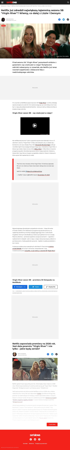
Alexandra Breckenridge (42, 144)
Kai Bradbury (19, 291)
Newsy (8, 5)
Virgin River (42, 102)
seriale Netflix (37, 291)
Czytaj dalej (52, 424)
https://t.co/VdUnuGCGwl (34, 171)
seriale (32, 291)
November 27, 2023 (44, 175)
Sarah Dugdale (26, 291)
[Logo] (11, 2)
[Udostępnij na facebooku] (59, 19)
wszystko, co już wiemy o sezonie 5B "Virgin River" (40, 250)
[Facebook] (31, 439)
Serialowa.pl (3, 5)
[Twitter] (35, 439)
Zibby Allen (37, 149)
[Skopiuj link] (68, 19)
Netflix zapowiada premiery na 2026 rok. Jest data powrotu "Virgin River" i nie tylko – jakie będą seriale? (34, 346)
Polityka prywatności (41, 443)
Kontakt (25, 443)
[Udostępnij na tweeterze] (64, 19)
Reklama (31, 443)
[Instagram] (39, 439)
